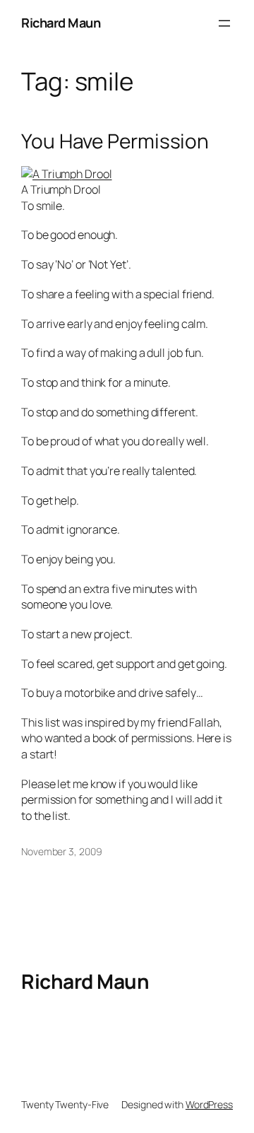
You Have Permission (115, 141)
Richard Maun (60, 22)
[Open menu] (224, 23)
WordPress (209, 1104)
